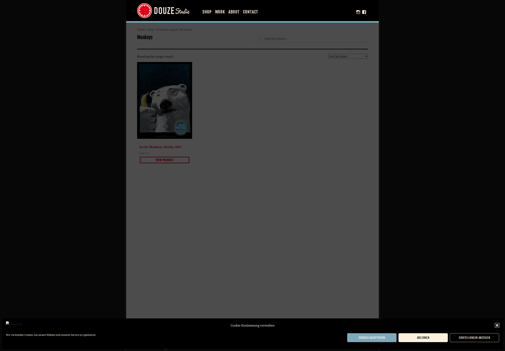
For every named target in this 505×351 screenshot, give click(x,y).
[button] (497, 325)
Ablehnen (423, 338)
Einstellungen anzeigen (474, 338)
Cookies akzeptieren (372, 338)
